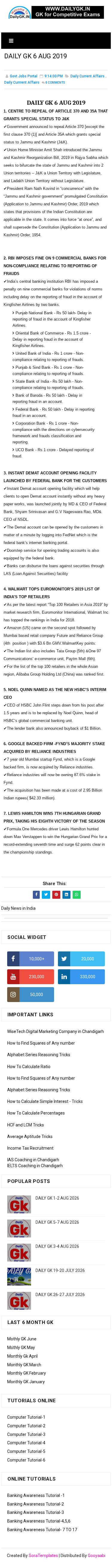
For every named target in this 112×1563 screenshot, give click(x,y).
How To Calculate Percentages (36, 1113)
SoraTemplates (43, 1555)
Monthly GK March (24, 1364)
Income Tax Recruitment (30, 1148)
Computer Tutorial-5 (26, 1451)
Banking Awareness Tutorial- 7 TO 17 (42, 1529)
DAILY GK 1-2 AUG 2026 (57, 1198)
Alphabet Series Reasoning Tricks (38, 1054)
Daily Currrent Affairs (21, 82)
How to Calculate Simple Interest (37, 1101)
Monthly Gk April (22, 1356)
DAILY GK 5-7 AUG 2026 (57, 1222)
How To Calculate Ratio (28, 1066)
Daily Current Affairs (87, 76)
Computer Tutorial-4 (26, 1442)
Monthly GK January (26, 1381)
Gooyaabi (96, 1555)
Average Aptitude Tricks (30, 1136)
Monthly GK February (26, 1373)
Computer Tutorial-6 (26, 1460)
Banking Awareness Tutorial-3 (35, 1512)
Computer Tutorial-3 (26, 1434)
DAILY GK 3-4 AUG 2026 (57, 1246)
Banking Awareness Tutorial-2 (35, 1504)
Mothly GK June (21, 1339)
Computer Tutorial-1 (26, 1417)
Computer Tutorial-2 (26, 1425)
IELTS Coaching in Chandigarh (35, 1165)
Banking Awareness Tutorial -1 (36, 1495)
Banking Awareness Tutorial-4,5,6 (38, 1521)
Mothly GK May (21, 1347)
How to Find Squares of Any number (41, 1043)
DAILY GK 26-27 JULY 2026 (60, 1294)
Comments (55, 82)
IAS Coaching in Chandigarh (33, 1159)
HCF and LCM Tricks (25, 1125)
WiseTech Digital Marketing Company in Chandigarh (55, 1031)
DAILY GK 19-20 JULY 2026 (60, 1270)
